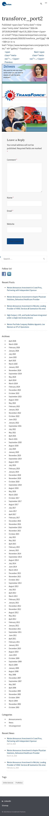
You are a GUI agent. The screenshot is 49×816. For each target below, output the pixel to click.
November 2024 (15, 370)
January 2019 (14, 472)
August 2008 (13, 671)
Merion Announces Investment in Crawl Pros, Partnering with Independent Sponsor (24, 288)
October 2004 (14, 697)
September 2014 (15, 557)
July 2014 (12, 563)
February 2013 (14, 599)
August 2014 (13, 560)
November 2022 (15, 413)
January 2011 (14, 645)
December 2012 (15, 606)
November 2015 (15, 530)
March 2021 (13, 439)
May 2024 (12, 377)
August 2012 (13, 612)
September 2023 (15, 396)
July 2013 (12, 589)
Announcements (15, 719)
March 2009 (13, 665)
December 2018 (15, 475)
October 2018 (14, 481)
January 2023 (14, 409)
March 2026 (13, 344)
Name (10, 197)
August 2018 (13, 488)
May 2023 (12, 403)
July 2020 (12, 449)
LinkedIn (7, 801)
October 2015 (14, 534)
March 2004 (13, 701)
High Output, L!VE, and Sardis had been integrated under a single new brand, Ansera (26, 316)
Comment (12, 159)
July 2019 (12, 465)
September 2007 (15, 681)
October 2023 (14, 393)
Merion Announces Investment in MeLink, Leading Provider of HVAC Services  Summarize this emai (26, 307)
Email (10, 211)
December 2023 (15, 390)
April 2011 (12, 638)
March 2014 (13, 570)
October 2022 (14, 416)
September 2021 (15, 426)
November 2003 (15, 704)
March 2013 (13, 596)
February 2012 (14, 622)
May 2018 (12, 491)
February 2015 (14, 547)
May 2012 (12, 616)
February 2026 (14, 347)
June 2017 (13, 511)
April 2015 (12, 544)
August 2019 (13, 462)
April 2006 (12, 688)
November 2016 (15, 524)
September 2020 (15, 442)
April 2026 (12, 341)
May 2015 (12, 540)
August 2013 (13, 586)
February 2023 (14, 406)
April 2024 (12, 380)
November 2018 (15, 478)
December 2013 (15, 573)
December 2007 (15, 678)
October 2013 (14, 580)
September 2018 (15, 485)
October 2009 (14, 658)
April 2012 (12, 619)
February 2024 (14, 387)
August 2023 (13, 400)
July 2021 (12, 429)
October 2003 (14, 707)
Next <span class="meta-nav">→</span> (37, 55)
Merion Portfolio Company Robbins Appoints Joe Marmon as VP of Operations (26, 325)
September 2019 (15, 459)
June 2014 (13, 566)
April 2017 (12, 514)
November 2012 (15, 609)
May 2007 (12, 684)
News (11, 722)
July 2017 (12, 508)
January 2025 (14, 367)
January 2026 (14, 351)
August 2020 (13, 445)
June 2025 (13, 357)
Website (10, 224)
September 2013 (15, 583)
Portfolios (19, 783)
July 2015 (12, 537)
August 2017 (13, 504)
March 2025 (13, 364)
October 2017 (14, 498)
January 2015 (14, 550)
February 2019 (14, 468)
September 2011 (15, 632)
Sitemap (5, 805)
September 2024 (15, 373)
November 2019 (15, 455)
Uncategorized (14, 726)
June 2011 (13, 635)
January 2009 (14, 668)
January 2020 (14, 452)
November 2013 (15, 576)
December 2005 (15, 691)
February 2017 (14, 517)
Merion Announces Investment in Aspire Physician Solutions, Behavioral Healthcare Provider (26, 298)
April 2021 (12, 436)
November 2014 (15, 553)
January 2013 (14, 602)
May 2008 (12, 674)
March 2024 (13, 383)
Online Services (8, 783)
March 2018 (13, 495)
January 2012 (14, 625)
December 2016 (15, 521)
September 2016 (15, 527)
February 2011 (14, 642)
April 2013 (12, 593)
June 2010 (13, 655)
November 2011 (15, 629)
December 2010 (15, 648)
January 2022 (14, 423)
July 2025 (12, 354)
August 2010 (13, 652)
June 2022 (13, 419)
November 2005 (15, 694)
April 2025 (12, 360)
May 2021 (12, 432)
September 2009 (15, 661)
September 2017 (15, 501)
